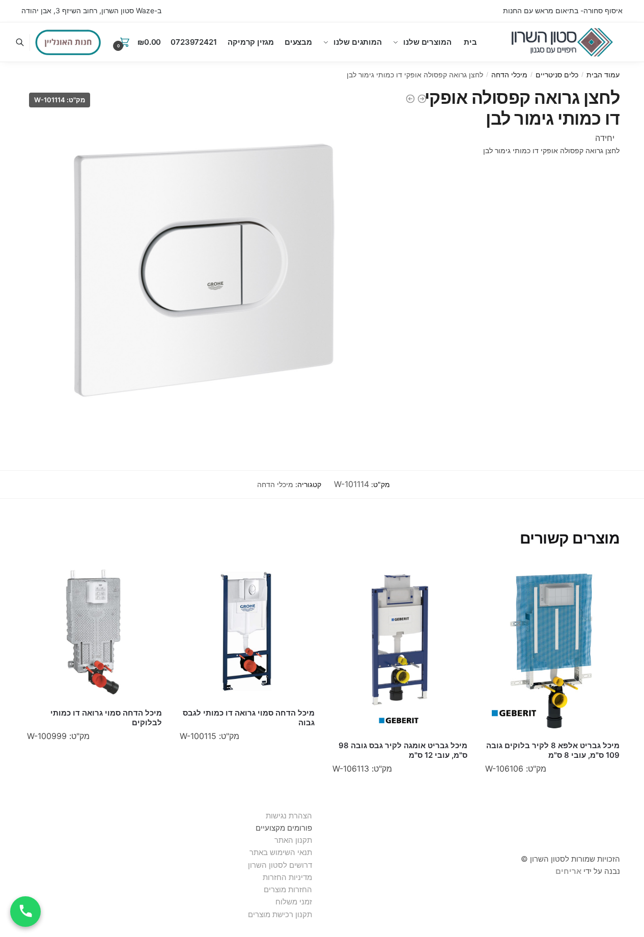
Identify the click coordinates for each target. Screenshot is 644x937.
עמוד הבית (603, 74)
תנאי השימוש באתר (280, 852)
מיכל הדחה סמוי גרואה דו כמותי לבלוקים (106, 718)
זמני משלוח (293, 901)
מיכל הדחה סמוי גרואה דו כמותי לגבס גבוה (249, 718)
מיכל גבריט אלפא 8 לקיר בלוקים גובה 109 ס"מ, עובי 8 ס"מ (553, 750)
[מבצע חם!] (68, 42)
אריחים (568, 871)
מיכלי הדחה (509, 74)
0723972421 (194, 42)
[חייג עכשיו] (25, 911)
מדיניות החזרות (287, 877)
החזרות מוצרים (287, 889)
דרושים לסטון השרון (280, 865)
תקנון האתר (293, 840)
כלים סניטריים (557, 74)
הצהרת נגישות (289, 815)
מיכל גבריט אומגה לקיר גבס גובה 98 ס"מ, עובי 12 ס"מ (403, 750)
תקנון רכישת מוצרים (280, 914)
